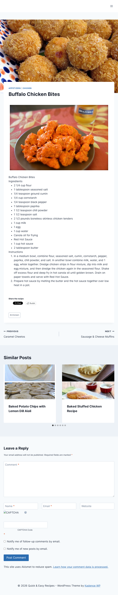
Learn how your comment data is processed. (80, 566)
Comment (12, 464)
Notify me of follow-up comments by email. (33, 541)
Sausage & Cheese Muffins (97, 334)
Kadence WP (92, 585)
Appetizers (15, 88)
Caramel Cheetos (14, 334)
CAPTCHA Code (25, 530)
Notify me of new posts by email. (27, 548)
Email (47, 506)
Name (10, 506)
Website (86, 506)
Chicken (27, 88)
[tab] (53, 425)
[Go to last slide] (9, 394)
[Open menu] (111, 6)
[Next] (109, 394)
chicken (14, 315)
